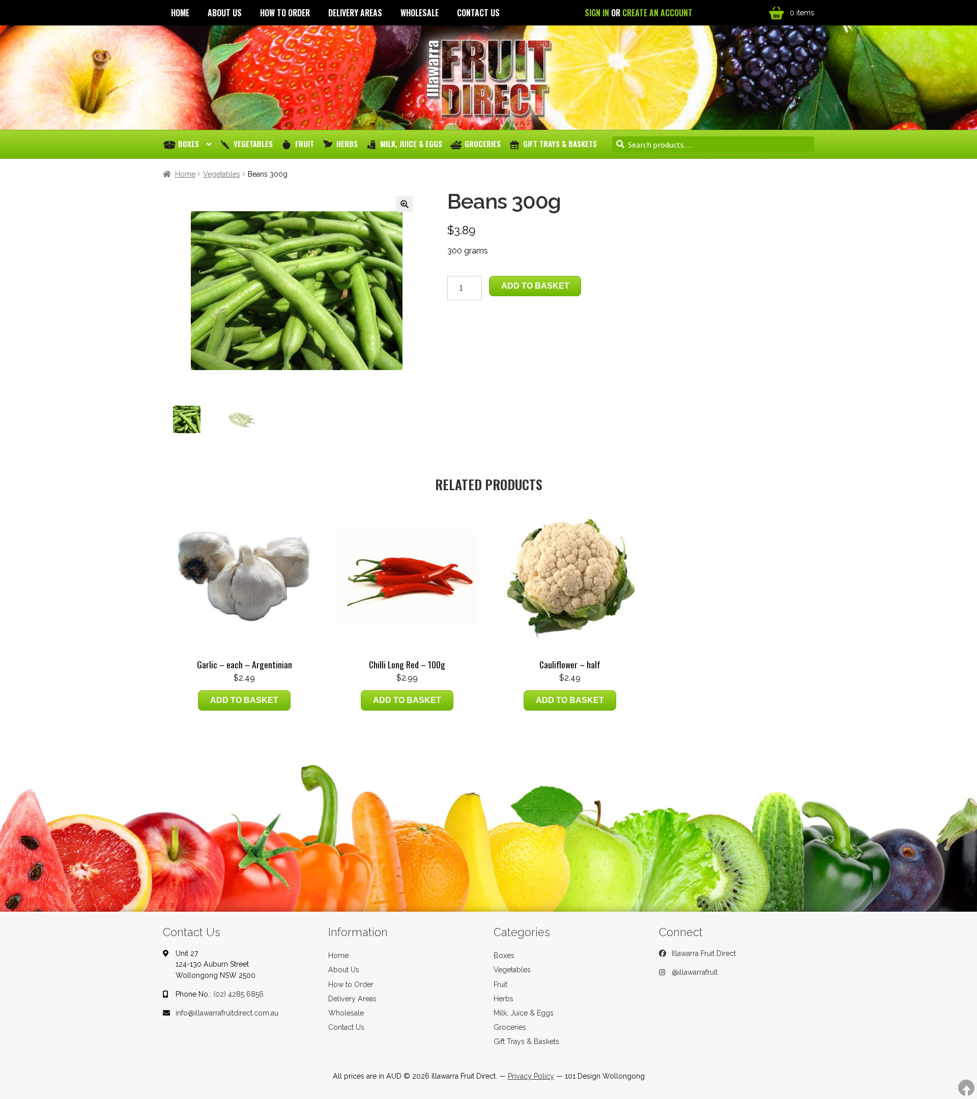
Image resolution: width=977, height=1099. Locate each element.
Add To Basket (535, 285)
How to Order (285, 13)
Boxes (188, 143)
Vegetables (253, 143)
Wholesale (419, 13)
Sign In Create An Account (639, 13)
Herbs (347, 143)
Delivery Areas (355, 13)
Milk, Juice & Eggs (411, 143)
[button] (404, 204)
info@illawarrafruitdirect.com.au (227, 1013)
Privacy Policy (531, 1076)
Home (180, 13)
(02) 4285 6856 (238, 994)
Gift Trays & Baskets (560, 143)
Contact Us (478, 13)
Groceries (483, 143)
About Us (225, 13)
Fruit (304, 143)
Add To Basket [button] (244, 700)
